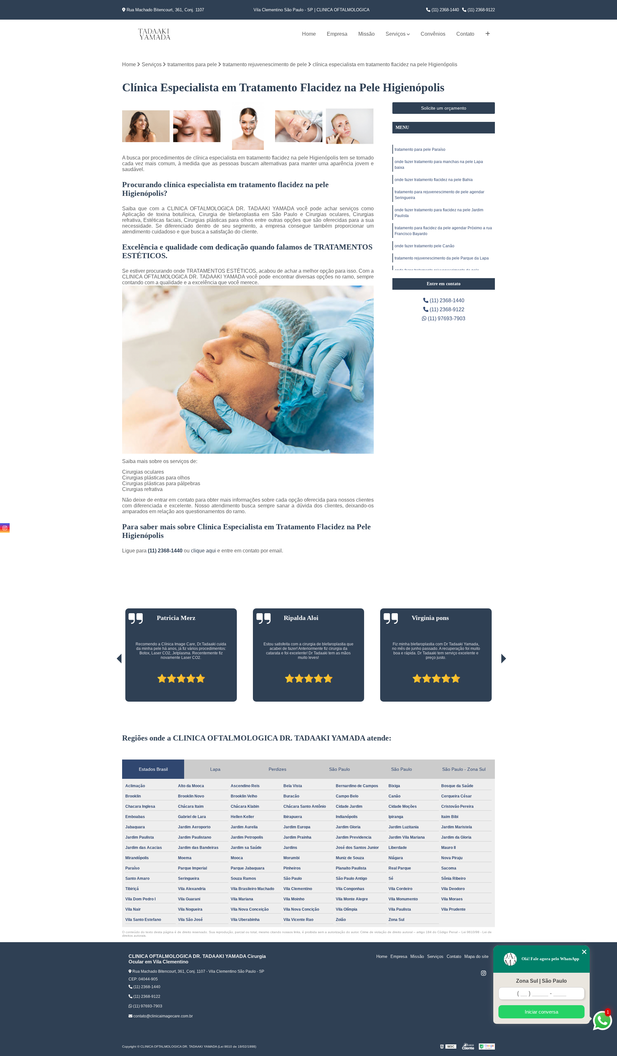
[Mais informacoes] (487, 34)
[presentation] (110, 683)
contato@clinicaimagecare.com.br (162, 1016)
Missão (366, 34)
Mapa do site (476, 956)
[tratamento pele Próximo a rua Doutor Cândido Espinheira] (197, 126)
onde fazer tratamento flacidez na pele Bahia (434, 180)
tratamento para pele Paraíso (420, 149)
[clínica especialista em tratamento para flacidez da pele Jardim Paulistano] (299, 126)
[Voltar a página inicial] (154, 34)
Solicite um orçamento (443, 108)
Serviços (396, 34)
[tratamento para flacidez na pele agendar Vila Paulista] (146, 126)
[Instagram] (483, 973)
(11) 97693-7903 (445, 318)
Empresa (337, 34)
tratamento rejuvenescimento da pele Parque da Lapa (442, 258)
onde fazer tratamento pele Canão (424, 246)
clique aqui (203, 550)
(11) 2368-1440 (444, 9)
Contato (465, 34)
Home (309, 34)
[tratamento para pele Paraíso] (248, 126)
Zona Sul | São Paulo (541, 981)
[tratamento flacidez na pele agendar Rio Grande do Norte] (350, 126)
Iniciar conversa (541, 1012)
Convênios (433, 34)
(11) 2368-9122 (480, 9)
